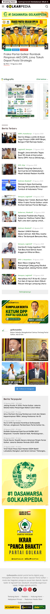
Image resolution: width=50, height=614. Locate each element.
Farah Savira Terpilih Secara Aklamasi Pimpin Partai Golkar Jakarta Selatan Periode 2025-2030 (25, 441)
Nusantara (27, 259)
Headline (29, 50)
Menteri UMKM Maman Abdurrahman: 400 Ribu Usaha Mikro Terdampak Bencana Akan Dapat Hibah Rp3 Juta (33, 235)
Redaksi (25, 596)
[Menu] (3, 6)
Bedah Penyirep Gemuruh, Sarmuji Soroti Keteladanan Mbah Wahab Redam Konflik (31, 171)
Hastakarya (27, 134)
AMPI (20, 134)
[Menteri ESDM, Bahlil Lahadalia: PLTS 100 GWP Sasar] (13, 373)
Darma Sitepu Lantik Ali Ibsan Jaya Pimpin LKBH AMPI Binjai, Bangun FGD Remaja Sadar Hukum (32, 141)
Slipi (36, 50)
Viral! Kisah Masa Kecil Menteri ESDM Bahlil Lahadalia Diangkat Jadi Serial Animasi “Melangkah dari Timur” (25, 450)
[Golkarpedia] (18, 6)
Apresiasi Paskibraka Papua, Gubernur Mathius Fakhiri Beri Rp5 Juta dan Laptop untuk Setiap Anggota (31, 219)
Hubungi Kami (36, 596)
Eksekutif (28, 181)
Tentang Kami (13, 596)
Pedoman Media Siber (33, 599)
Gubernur (21, 212)
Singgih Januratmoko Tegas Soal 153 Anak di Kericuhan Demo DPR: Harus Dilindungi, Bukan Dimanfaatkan (31, 156)
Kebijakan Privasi (15, 599)
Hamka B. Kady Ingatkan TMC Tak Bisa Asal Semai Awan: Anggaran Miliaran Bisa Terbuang (31, 251)
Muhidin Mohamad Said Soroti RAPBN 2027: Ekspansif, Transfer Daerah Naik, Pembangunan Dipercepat (23, 432)
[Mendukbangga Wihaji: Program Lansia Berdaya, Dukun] (37, 373)
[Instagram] (25, 590)
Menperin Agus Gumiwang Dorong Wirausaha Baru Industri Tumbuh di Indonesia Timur (33, 186)
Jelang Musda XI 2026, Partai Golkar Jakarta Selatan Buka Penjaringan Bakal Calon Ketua (22, 406)
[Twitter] (20, 590)
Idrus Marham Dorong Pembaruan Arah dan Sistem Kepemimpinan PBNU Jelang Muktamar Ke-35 (25, 415)
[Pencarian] (46, 6)
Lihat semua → (42, 79)
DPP (23, 50)
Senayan (29, 149)
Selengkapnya (25, 292)
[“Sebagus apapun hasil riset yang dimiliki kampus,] (37, 349)
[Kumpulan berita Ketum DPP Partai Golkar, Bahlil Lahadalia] (25, 311)
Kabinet (21, 181)
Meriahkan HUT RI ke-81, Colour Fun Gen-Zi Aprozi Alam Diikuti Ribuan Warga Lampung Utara (32, 281)
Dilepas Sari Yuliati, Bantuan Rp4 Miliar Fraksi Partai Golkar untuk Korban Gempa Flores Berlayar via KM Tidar (33, 204)
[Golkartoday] (26, 607)
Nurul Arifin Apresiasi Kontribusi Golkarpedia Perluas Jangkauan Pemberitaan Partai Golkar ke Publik (24, 424)
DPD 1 (20, 259)
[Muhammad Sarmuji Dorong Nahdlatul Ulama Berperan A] (13, 349)
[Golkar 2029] (39, 607)
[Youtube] (30, 590)
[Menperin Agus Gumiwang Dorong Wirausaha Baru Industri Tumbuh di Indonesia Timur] (9, 186)
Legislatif (21, 149)
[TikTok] (35, 590)
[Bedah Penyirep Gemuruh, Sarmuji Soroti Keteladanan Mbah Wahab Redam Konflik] (9, 170)
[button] (3, 46)
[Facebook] (15, 590)
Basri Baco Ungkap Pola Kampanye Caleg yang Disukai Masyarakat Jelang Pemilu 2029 (32, 265)
